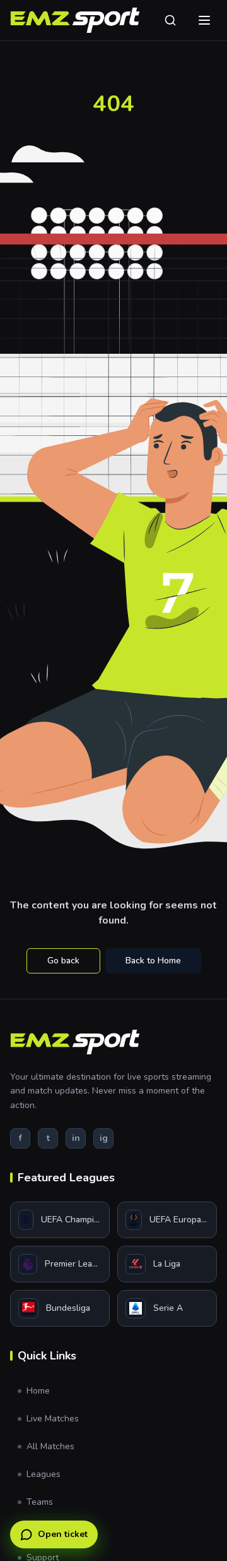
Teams (39, 1502)
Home (38, 1391)
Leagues (43, 1474)
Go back (63, 961)
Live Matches (52, 1419)
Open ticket (63, 1534)
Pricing (39, 1530)
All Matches (50, 1446)
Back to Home (153, 961)
